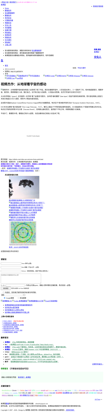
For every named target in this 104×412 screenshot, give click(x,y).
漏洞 (95, 393)
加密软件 (40, 393)
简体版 (95, 6)
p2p (66, 390)
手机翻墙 (8, 28)
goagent (37, 390)
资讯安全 (8, 18)
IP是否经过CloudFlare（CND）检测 (12, 330)
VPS (3, 393)
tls (78, 390)
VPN (100, 390)
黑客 (50, 395)
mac (53, 390)
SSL (75, 390)
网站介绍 (5, 2)
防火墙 (46, 395)
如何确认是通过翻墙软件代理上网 (17, 312)
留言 (6, 65)
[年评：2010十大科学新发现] (23, 245)
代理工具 (24, 393)
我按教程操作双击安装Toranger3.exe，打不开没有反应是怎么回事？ (35, 362)
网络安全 (4, 395)
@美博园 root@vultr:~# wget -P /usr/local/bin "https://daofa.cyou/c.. (31, 344)
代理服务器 (9, 20)
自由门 (32, 395)
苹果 (36, 395)
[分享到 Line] (10, 78)
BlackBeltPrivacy (7, 390)
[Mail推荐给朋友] (19, 78)
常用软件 (8, 35)
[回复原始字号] (22, 76)
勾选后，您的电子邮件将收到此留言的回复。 (20, 292)
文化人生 (8, 25)
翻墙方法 (26, 395)
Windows (7, 393)
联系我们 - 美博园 (24, 377)
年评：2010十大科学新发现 (18, 247)
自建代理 (8, 30)
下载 (19, 393)
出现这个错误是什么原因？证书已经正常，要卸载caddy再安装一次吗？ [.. (37, 357)
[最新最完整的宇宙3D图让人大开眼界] (23, 212)
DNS (18, 390)
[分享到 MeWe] (60, 76)
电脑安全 (8, 23)
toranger (83, 390)
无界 (86, 393)
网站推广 (8, 42)
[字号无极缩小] (10, 76)
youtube (15, 393)
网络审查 (10, 395)
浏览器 (91, 393)
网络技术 (8, 37)
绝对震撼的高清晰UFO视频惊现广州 (22, 200)
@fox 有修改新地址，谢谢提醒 (23, 342)
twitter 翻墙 (92, 390)
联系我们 (13, 2)
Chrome (14, 390)
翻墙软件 (8, 10)
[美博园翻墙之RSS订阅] (35, 301)
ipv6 (47, 390)
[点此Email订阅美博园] (50, 301)
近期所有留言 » (97, 364)
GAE (29, 390)
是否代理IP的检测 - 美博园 (10, 326)
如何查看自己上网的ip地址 (14, 310)
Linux (50, 390)
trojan (87, 390)
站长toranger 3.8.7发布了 (20, 352)
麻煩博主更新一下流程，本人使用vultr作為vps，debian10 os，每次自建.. (35, 354)
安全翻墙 (65, 393)
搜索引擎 (82, 393)
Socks (69, 390)
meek (56, 390)
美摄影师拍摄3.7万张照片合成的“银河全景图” (23, 168)
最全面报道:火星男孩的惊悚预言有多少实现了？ (26, 205)
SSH (72, 390)
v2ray (97, 390)
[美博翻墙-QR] (6, 301)
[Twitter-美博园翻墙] (19, 301)
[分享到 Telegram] (86, 76)
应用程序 (76, 393)
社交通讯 (8, 40)
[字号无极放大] (34, 76)
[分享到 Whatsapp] (73, 76)
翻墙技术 (8, 15)
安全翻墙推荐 (10, 13)
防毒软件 (41, 395)
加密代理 (34, 393)
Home (7, 8)
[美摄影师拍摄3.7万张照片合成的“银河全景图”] (26, 208)
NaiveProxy (61, 390)
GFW (33, 390)
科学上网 (99, 393)
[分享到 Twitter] (49, 76)
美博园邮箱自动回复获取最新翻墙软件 (18, 305)
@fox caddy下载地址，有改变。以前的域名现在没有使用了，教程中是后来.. (39, 347)
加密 (29, 393)
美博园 (3, 5)
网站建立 (8, 32)
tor (80, 390)
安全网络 (59, 393)
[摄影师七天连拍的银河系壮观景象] (22, 217)
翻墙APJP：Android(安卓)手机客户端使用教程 (17, 171)
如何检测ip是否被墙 (12, 307)
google (43, 390)
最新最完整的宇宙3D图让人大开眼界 (22, 215)
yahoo (11, 393)
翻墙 (21, 395)
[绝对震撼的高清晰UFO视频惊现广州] (24, 198)
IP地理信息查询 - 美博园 (9, 323)
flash (26, 390)
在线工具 (46, 393)
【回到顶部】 (70, 410)
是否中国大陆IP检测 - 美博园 (11, 328)
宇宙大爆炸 (82, 68)
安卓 (70, 393)
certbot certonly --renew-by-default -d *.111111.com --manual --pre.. (34, 359)
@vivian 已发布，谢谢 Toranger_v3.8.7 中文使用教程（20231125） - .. (36, 349)
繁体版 (100, 6)
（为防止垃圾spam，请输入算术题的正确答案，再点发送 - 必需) (47, 285)
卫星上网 (8, 45)
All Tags (97, 399)
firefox (22, 390)
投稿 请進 (97, 49)
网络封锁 (16, 395)
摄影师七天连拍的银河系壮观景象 (21, 220)
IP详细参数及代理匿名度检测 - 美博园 (13, 325)
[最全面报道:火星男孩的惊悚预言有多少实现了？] (27, 203)
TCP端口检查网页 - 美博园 (10, 332)
